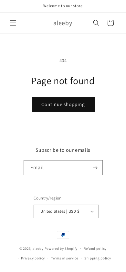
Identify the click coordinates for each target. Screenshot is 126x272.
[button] (13, 23)
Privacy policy (33, 258)
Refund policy (95, 248)
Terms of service (64, 258)
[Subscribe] (95, 167)
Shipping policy (97, 258)
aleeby (38, 248)
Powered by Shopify (61, 248)
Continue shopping (63, 104)
